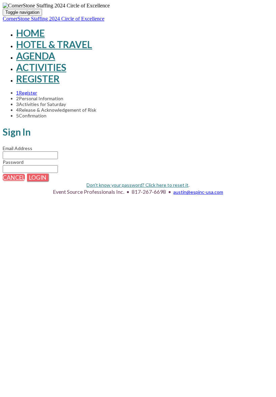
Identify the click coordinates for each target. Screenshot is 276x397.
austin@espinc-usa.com (198, 192)
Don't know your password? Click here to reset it (137, 185)
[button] (14, 177)
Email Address (17, 148)
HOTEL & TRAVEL (54, 44)
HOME (30, 33)
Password (13, 162)
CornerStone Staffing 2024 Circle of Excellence (53, 19)
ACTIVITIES (41, 67)
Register (38, 78)
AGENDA (35, 56)
